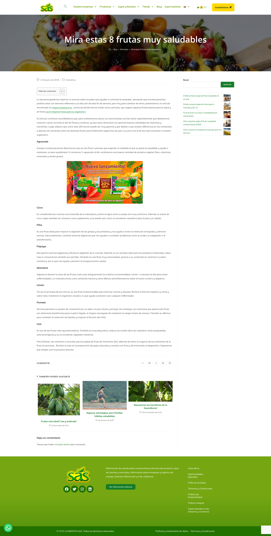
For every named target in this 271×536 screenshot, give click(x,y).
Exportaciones (173, 6)
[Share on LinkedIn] (170, 363)
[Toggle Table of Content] (60, 91)
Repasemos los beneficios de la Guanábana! (150, 406)
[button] (8, 528)
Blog (159, 6)
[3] (105, 182)
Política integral (196, 502)
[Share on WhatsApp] (143, 363)
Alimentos (71, 80)
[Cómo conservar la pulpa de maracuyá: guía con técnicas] (227, 131)
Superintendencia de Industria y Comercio (198, 510)
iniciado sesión (62, 444)
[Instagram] (82, 489)
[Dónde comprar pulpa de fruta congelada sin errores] (227, 97)
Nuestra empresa (83, 6)
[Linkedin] (90, 489)
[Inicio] (110, 49)
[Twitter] (74, 489)
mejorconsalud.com (62, 107)
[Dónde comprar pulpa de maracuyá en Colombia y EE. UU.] (227, 106)
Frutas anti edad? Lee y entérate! (59, 421)
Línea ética (193, 468)
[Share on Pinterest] (163, 363)
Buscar (186, 80)
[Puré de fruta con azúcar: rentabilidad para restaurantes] (227, 114)
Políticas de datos (197, 482)
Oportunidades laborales (195, 475)
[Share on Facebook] (149, 363)
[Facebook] (66, 489)
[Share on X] (156, 363)
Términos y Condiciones (200, 488)
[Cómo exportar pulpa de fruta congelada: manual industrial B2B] (227, 123)
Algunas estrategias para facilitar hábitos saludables (104, 414)
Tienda (146, 6)
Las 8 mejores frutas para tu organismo (65, 111)
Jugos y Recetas (127, 6)
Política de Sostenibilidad (195, 496)
